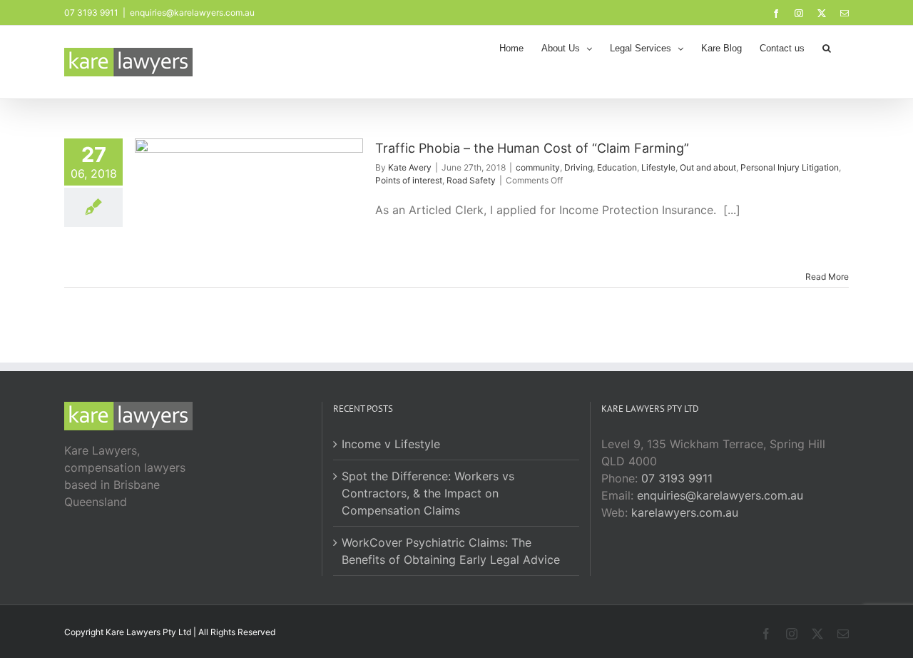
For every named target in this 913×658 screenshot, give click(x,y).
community (538, 167)
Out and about (708, 167)
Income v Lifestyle (391, 444)
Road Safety (471, 180)
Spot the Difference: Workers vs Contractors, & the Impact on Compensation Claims (428, 493)
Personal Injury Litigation (789, 167)
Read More (827, 276)
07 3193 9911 (677, 478)
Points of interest (408, 180)
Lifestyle (658, 167)
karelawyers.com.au (684, 512)
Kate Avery (410, 167)
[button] (826, 47)
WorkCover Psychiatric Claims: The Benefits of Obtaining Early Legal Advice (451, 551)
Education (617, 167)
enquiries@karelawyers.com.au (192, 12)
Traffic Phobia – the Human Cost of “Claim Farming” (532, 148)
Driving (578, 167)
